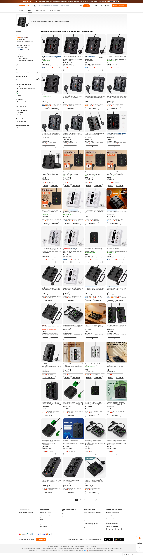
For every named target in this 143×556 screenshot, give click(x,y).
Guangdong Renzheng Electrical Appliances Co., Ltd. (51, 411)
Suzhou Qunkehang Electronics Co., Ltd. (50, 334)
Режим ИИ (19, 10)
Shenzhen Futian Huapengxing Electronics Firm (94, 65)
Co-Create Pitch (22, 515)
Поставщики (40, 10)
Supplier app (75, 539)
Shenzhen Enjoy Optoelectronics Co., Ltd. (71, 449)
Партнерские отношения (112, 523)
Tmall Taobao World (64, 546)
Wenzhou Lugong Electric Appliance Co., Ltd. (51, 181)
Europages (93, 546)
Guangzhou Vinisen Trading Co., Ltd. (92, 488)
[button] (81, 6)
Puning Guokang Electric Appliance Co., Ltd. (72, 488)
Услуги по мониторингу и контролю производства (48, 525)
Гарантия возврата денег (46, 515)
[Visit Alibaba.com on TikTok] (121, 529)
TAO (83, 546)
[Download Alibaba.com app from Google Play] (119, 539)
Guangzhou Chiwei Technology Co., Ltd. (115, 219)
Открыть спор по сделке (90, 517)
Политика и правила (45, 529)
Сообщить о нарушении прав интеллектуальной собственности (92, 524)
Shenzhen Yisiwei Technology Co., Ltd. (114, 181)
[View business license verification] (85, 551)
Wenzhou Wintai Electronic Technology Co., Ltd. (94, 257)
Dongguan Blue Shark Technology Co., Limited (51, 65)
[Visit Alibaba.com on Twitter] (112, 529)
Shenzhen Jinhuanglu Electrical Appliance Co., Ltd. (72, 334)
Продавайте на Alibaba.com (112, 512)
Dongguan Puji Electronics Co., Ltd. (49, 142)
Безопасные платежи (45, 512)
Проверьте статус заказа (112, 517)
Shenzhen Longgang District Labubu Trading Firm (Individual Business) (52, 296)
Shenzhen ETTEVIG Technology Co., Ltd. (115, 373)
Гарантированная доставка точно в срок (48, 518)
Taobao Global (77, 546)
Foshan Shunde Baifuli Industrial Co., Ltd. (93, 219)
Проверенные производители (69, 513)
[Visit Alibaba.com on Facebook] (106, 529)
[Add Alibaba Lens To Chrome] (41, 539)
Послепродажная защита (46, 522)
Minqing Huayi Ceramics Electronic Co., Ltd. (94, 142)
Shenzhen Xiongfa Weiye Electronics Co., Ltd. (94, 104)
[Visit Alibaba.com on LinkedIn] (109, 529)
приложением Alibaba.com (95, 539)
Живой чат (86, 515)
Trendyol (87, 546)
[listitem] (80, 500)
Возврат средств (88, 520)
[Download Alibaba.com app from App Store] (108, 539)
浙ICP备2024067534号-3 (109, 550)
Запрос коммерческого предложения (71, 516)
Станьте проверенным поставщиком (114, 520)
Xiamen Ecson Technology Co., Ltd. (114, 65)
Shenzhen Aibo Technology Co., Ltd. (114, 296)
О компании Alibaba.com (25, 509)
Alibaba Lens (26, 539)
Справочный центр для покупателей (92, 512)
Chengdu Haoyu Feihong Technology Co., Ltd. (51, 488)
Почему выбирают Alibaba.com (26, 512)
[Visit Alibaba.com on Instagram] (115, 529)
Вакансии (21, 520)
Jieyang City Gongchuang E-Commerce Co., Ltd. (73, 181)
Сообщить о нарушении (89, 527)
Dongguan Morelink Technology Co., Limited (72, 257)
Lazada (71, 546)
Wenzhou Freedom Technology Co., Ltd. (115, 104)
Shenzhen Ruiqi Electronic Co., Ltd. (70, 142)
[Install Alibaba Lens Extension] (71, 1)
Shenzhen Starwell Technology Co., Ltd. (93, 296)
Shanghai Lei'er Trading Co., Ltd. (69, 65)
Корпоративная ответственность (27, 517)
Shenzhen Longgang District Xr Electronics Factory (72, 104)
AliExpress (50, 546)
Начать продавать (110, 515)
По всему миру (55, 10)
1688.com (56, 546)
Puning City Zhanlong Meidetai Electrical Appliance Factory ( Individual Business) (93, 411)
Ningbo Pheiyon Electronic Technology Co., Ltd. (73, 411)
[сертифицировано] (73, 248)
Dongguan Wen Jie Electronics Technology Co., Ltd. (116, 334)
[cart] (101, 5)
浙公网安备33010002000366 (96, 550)
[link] (139, 541)
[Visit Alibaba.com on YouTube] (118, 529)
